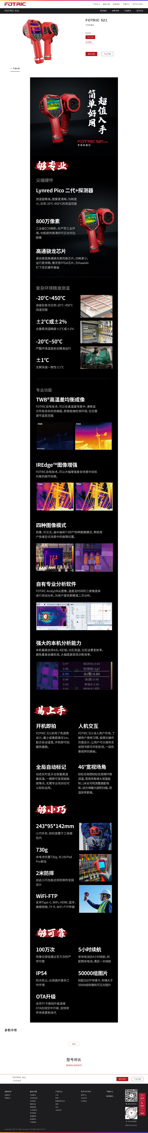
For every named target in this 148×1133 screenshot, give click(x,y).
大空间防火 (33, 1110)
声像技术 (8, 1098)
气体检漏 (33, 1122)
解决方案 (106, 4)
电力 (57, 1107)
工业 (57, 1095)
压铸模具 (33, 1095)
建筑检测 (33, 1107)
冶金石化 (58, 1110)
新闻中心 (84, 1095)
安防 (57, 1104)
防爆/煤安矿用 (60, 1101)
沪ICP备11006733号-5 (37, 1129)
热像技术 (8, 1095)
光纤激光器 (33, 1098)
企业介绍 (84, 1098)
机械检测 (33, 1116)
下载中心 (126, 4)
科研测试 (33, 1119)
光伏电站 (33, 1101)
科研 (57, 1098)
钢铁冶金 (33, 1104)
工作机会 (84, 1101)
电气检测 (33, 1113)
